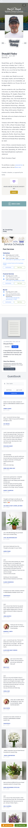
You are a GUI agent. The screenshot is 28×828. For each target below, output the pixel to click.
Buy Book (15, 346)
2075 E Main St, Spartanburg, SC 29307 (15, 259)
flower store (18, 167)
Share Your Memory (9, 369)
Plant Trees (19, 267)
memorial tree (19, 165)
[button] (14, 521)
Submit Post (14, 393)
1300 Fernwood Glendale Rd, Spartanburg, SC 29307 (13, 298)
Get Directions (8, 267)
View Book (7, 346)
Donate (14, 192)
